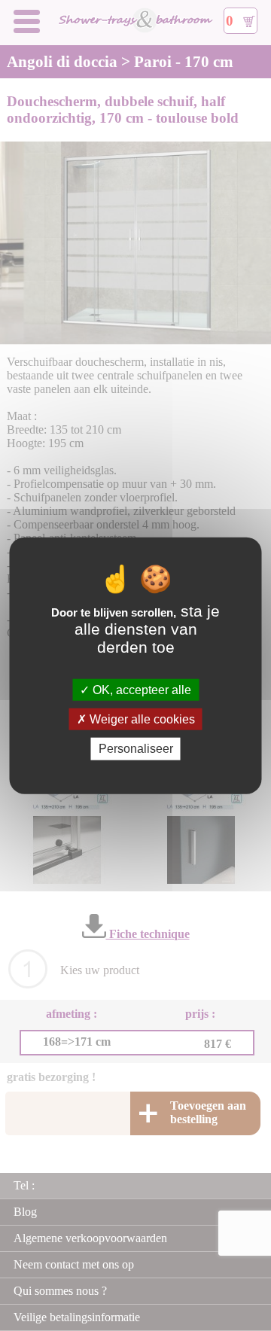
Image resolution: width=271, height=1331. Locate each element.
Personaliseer (136, 748)
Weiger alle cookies (141, 719)
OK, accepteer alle (140, 690)
